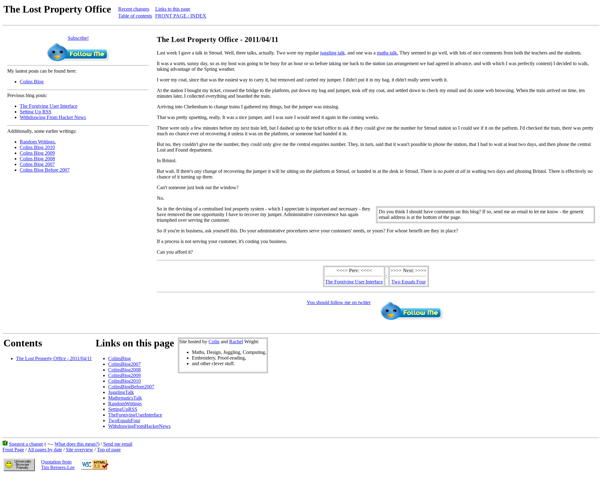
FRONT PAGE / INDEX (180, 15)
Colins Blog (32, 81)
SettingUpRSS (122, 409)
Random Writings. (38, 141)
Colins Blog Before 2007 (45, 170)
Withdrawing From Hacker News (53, 117)
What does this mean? (76, 444)
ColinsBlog (119, 358)
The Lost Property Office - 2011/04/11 (54, 358)
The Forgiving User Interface (48, 106)
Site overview (79, 449)
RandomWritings (125, 403)
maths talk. (387, 52)
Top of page (109, 449)
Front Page (13, 449)
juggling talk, (333, 52)
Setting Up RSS (35, 111)
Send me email (117, 444)
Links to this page (172, 9)
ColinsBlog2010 (124, 381)
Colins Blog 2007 (37, 164)
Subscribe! (78, 38)
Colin (214, 341)
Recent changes (133, 9)
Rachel (236, 341)
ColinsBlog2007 (124, 364)
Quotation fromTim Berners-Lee (58, 464)
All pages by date (45, 449)
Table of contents (135, 15)
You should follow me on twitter (339, 302)
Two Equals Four (408, 281)
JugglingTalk (121, 392)
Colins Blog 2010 (37, 147)
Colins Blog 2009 (37, 153)
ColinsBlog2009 (124, 375)
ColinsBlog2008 (124, 369)
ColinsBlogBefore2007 (131, 386)
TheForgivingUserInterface (135, 414)
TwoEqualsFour (124, 420)
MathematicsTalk (125, 398)
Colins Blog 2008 (37, 158)
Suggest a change (26, 444)
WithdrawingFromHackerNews (139, 426)
